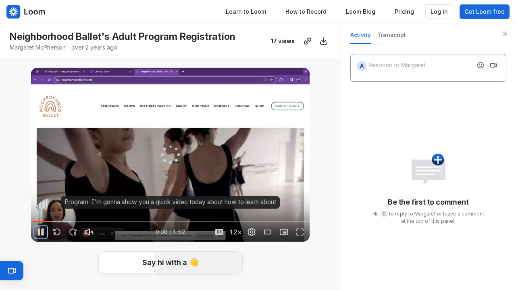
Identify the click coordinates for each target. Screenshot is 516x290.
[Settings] (251, 232)
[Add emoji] (480, 65)
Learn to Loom (246, 11)
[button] (170, 262)
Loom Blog (360, 11)
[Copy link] (307, 41)
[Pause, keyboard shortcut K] (40, 232)
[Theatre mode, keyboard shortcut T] (267, 232)
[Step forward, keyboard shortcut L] (73, 232)
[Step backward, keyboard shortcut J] (56, 232)
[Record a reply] (493, 65)
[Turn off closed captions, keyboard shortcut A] (219, 232)
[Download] (323, 41)
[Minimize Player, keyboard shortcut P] (283, 232)
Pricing (404, 11)
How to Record (306, 11)
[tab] (360, 37)
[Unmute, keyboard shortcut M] (89, 232)
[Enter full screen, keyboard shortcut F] (299, 232)
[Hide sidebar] (505, 34)
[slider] (170, 221)
